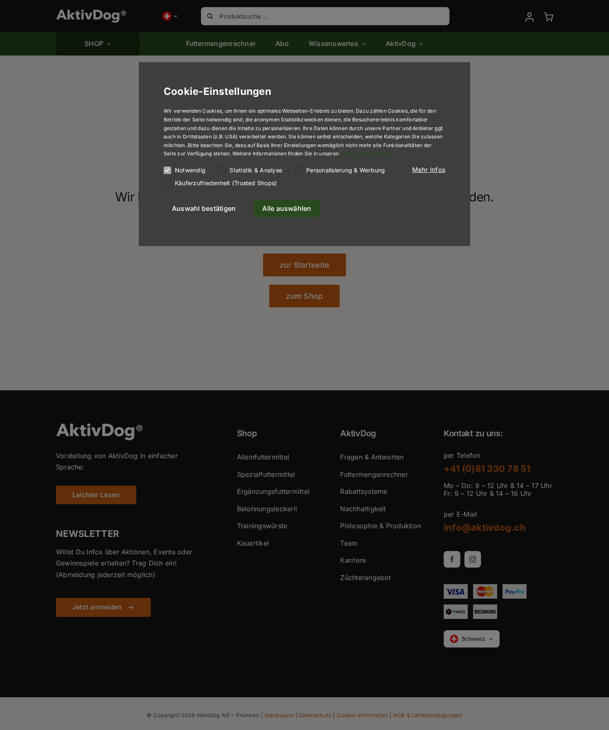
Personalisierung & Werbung (345, 170)
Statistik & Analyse (256, 170)
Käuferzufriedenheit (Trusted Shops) (226, 182)
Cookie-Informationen (367, 153)
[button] (428, 169)
